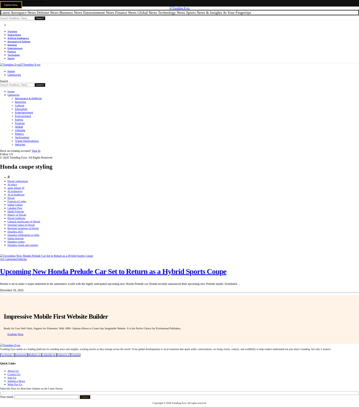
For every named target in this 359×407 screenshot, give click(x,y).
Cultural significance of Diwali (23, 221)
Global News (14, 34)
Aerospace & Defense (18, 41)
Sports (10, 58)
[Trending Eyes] (20, 64)
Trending (12, 31)
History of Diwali (16, 214)
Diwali (11, 198)
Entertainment (14, 48)
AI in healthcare (15, 194)
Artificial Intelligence (18, 38)
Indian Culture (15, 204)
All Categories (8, 259)
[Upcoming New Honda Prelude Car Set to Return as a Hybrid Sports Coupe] (46, 255)
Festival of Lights (16, 201)
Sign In (36, 150)
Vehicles (22, 259)
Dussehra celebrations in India (23, 235)
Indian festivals (15, 238)
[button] (11, 5)
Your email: (7, 396)
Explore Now (15, 334)
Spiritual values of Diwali (21, 225)
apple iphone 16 (15, 188)
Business (12, 45)
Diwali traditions (16, 218)
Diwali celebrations (17, 181)
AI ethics (12, 184)
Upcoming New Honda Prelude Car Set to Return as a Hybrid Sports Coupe (113, 271)
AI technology (15, 191)
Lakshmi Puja (14, 208)
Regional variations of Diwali (23, 228)
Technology (13, 55)
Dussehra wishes (16, 241)
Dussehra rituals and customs (22, 245)
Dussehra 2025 (15, 231)
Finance (11, 51)
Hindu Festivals (15, 211)
